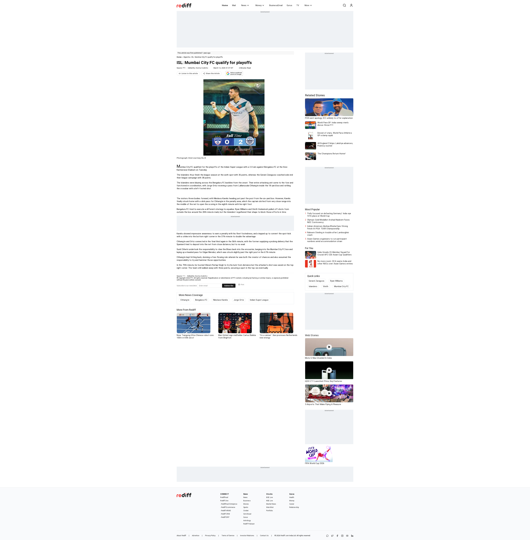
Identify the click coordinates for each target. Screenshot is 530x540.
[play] (329, 347)
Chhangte (184, 300)
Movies (246, 504)
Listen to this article (189, 73)
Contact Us (264, 536)
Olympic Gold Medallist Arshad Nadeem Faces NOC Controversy (328, 221)
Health (291, 497)
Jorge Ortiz (239, 300)
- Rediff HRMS (225, 511)
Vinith (325, 286)
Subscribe (228, 286)
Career (291, 504)
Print (242, 285)
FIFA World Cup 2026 (314, 463)
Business (247, 501)
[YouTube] (347, 536)
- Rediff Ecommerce (227, 507)
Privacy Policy (210, 536)
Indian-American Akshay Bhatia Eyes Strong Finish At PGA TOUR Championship (327, 227)
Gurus (289, 5)
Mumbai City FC (341, 286)
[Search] (344, 5)
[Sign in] (351, 5)
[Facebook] (337, 536)
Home (225, 5)
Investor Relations (247, 536)
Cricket (246, 511)
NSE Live (269, 501)
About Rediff (181, 536)
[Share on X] (332, 536)
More (307, 5)
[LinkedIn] (352, 536)
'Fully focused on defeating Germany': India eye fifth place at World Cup (329, 214)
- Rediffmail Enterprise (228, 504)
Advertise (195, 536)
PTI (184, 68)
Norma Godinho (202, 68)
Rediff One (224, 501)
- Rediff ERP (224, 517)
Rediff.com (285, 536)
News (243, 5)
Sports (187, 57)
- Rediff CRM (225, 514)
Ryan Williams (336, 281)
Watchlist (270, 507)
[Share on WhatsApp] (327, 536)
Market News (271, 504)
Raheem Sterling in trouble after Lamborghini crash (328, 233)
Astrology (247, 521)
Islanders (313, 286)
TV (297, 5)
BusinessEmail (276, 5)
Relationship (294, 507)
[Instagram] (342, 536)
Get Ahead (247, 514)
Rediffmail (224, 497)
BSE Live (269, 497)
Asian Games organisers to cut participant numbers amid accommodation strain (327, 240)
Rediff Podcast (249, 524)
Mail (234, 5)
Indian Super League (259, 300)
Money (258, 5)
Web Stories (312, 335)
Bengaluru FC (201, 300)
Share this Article (213, 73)
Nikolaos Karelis (220, 300)
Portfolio (269, 511)
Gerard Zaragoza (316, 281)
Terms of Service (228, 536)
